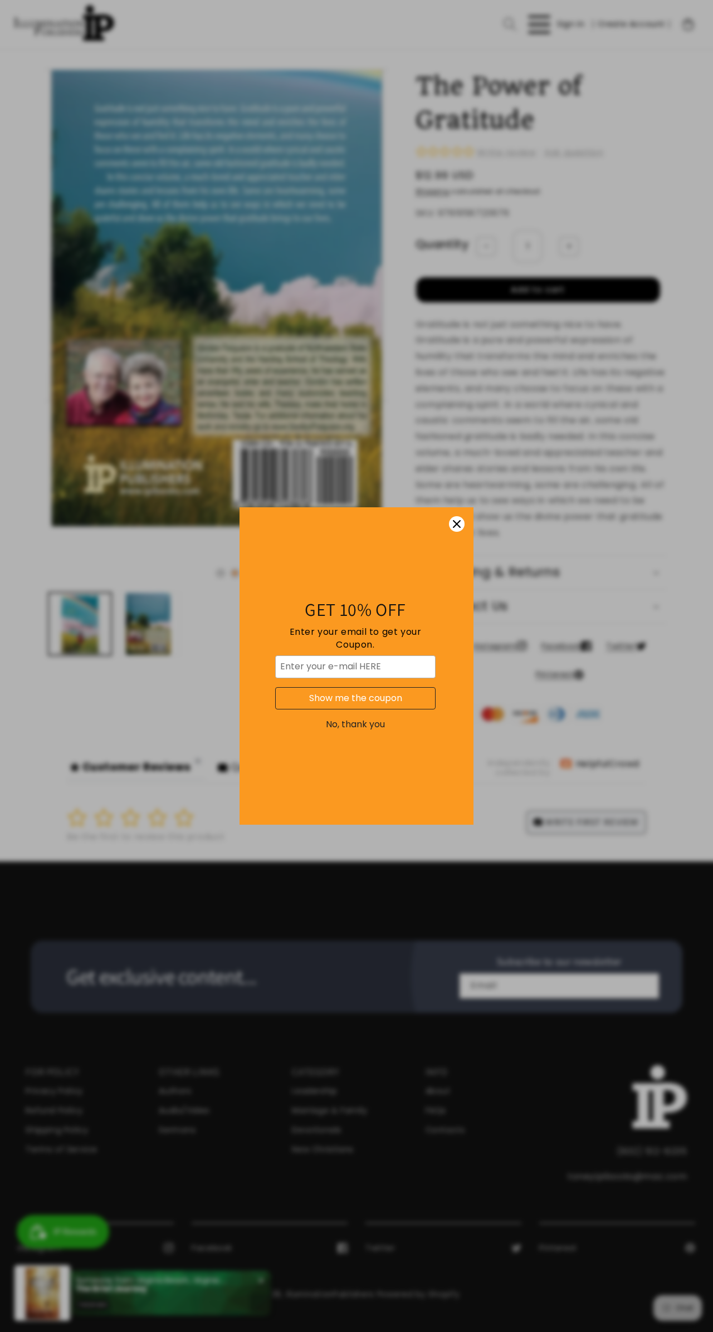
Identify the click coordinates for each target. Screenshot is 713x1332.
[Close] (457, 524)
